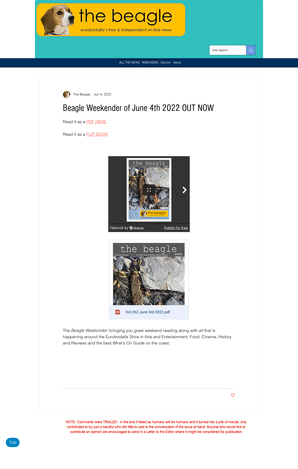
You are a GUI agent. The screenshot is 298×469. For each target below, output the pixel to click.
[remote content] (149, 194)
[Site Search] (250, 50)
